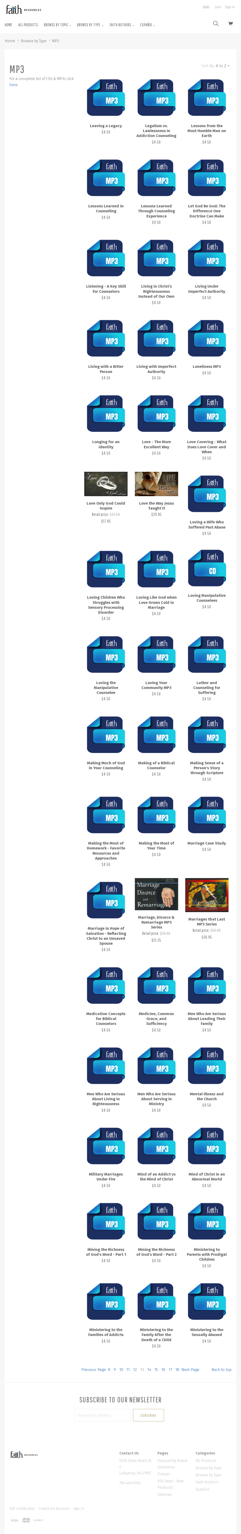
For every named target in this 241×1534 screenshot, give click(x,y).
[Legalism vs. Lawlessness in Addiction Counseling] (157, 97)
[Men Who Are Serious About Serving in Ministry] (157, 1065)
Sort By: (208, 65)
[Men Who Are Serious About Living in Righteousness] (106, 1065)
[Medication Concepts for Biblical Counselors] (106, 985)
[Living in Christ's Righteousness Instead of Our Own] (157, 258)
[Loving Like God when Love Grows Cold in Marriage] (157, 569)
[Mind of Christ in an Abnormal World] (207, 1145)
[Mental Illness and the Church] (207, 1065)
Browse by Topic (56, 25)
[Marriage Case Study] (207, 814)
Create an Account (54, 1508)
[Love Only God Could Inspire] (106, 484)
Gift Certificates (22, 1508)
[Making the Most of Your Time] (157, 814)
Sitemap (164, 1494)
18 (177, 1369)
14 (149, 1369)
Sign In (78, 1508)
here (13, 85)
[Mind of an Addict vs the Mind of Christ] (157, 1145)
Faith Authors (121, 25)
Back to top (222, 1369)
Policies (163, 1474)
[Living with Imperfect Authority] (157, 338)
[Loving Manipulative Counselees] (207, 568)
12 (135, 1369)
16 (163, 1369)
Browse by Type (89, 25)
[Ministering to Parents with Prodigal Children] (207, 1221)
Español (146, 25)
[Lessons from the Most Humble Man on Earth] (207, 97)
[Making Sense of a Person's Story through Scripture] (207, 734)
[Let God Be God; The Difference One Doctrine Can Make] (207, 177)
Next (190, 1369)
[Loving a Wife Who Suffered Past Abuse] (207, 493)
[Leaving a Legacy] (106, 97)
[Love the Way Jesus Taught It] (157, 484)
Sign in (230, 7)
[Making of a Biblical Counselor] (157, 734)
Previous (93, 1369)
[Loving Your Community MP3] (157, 654)
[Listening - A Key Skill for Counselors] (106, 258)
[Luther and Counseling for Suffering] (207, 654)
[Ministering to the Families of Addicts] (106, 1301)
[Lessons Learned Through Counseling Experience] (157, 177)
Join (218, 7)
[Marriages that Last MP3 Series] (207, 895)
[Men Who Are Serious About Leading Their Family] (207, 985)
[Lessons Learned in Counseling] (106, 177)
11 (128, 1369)
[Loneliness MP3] (207, 338)
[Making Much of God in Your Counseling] (106, 734)
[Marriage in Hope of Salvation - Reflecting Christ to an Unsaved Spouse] (106, 900)
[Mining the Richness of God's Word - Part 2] (157, 1221)
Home (8, 25)
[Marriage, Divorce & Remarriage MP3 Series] (157, 894)
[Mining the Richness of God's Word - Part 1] (106, 1221)
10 (121, 1369)
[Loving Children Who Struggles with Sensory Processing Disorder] (106, 569)
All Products (28, 25)
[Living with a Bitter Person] (106, 338)
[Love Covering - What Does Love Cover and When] (207, 413)
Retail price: (101, 514)
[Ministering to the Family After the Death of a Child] (157, 1301)
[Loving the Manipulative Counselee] (106, 654)
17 (170, 1369)
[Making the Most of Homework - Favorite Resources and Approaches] (106, 814)
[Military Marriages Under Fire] (106, 1145)
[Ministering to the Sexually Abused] (207, 1301)
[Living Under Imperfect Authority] (207, 258)
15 (156, 1369)
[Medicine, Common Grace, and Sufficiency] (157, 985)
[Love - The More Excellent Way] (157, 413)
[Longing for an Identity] (106, 413)
